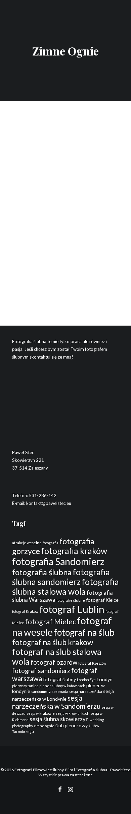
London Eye (86, 679)
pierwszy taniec (25, 685)
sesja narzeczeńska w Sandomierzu (56, 702)
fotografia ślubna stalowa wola (65, 586)
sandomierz (41, 691)
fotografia (50, 543)
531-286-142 (42, 495)
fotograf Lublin (71, 609)
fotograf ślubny (59, 679)
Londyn (105, 679)
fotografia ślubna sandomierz (61, 577)
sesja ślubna (44, 719)
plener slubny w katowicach (62, 685)
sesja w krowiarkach (72, 713)
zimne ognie (44, 726)
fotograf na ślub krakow (52, 642)
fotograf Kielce (102, 600)
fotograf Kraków (25, 611)
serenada (60, 691)
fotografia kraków (74, 551)
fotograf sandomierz (41, 670)
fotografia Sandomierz (58, 561)
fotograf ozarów (54, 662)
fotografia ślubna (42, 572)
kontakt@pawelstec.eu (48, 503)
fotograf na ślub (84, 632)
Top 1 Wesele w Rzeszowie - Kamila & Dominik (61, 223)
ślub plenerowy (71, 725)
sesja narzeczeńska (85, 691)
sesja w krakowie (41, 713)
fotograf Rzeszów (92, 663)
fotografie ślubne (70, 600)
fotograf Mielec (50, 621)
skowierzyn (74, 719)
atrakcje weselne (27, 543)
